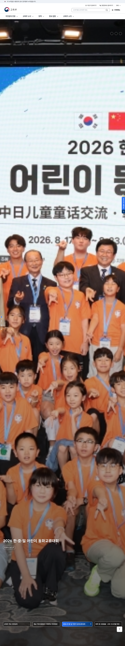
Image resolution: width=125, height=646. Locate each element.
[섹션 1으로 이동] (1, 316)
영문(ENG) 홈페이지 (107, 5)
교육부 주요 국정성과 (10, 624)
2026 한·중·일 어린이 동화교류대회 (74, 624)
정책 (40, 16)
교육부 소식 (27, 16)
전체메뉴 (117, 10)
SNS (117, 5)
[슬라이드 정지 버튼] (116, 33)
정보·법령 (52, 16)
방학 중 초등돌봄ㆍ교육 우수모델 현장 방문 (106, 624)
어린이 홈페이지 (91, 5)
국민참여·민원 (10, 16)
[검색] (107, 10)
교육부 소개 (67, 16)
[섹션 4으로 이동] (1, 329)
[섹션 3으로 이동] (1, 325)
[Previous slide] (111, 33)
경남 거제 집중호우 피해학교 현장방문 (46, 624)
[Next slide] (120, 33)
